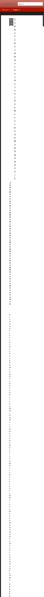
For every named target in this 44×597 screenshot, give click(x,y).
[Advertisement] (24, 55)
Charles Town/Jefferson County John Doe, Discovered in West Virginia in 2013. (15, 99)
